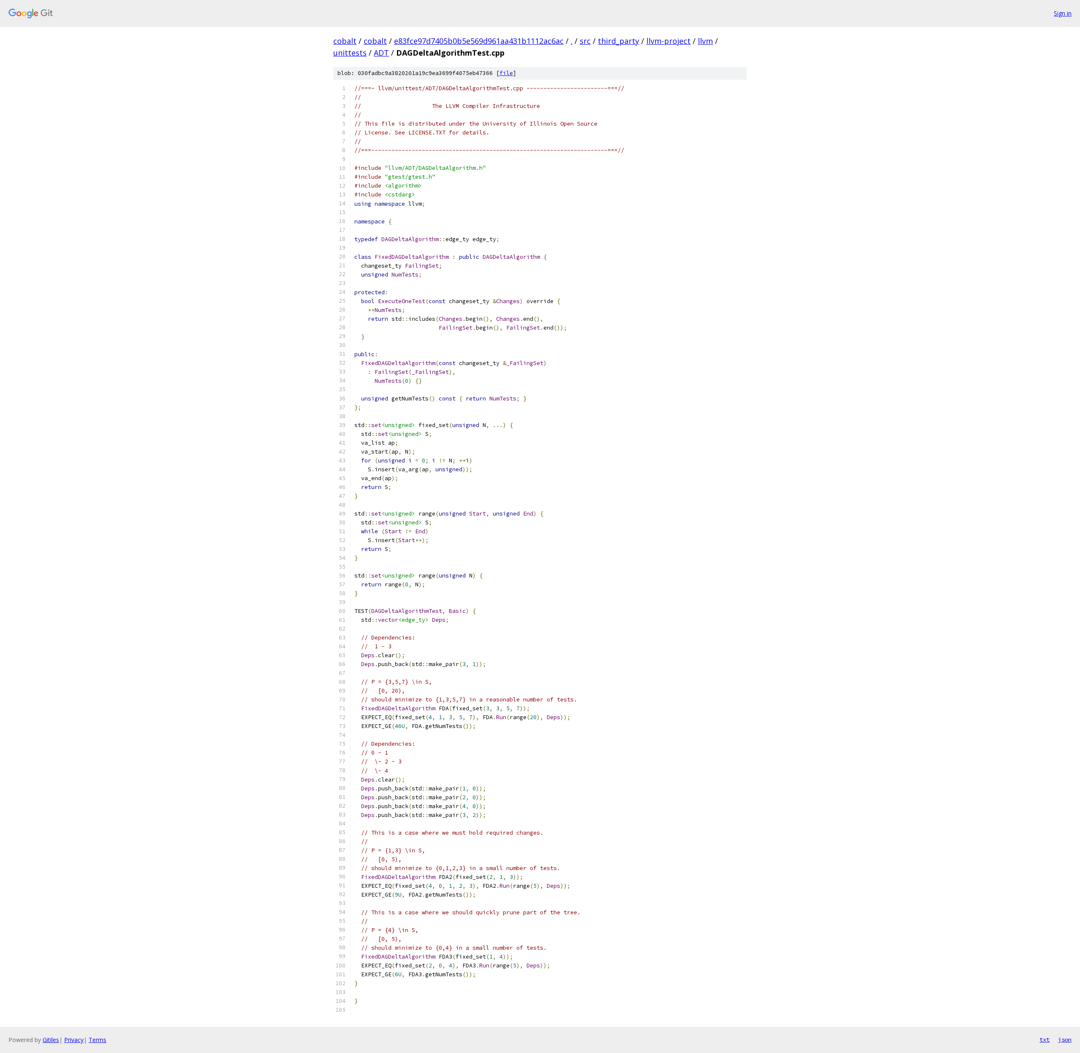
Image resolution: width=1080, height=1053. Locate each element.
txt (1045, 1039)
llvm (705, 41)
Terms (97, 1040)
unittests (350, 53)
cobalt (344, 41)
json (1065, 1039)
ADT (381, 53)
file (506, 73)
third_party (618, 41)
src (585, 41)
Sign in (1063, 13)
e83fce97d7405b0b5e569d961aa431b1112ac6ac (479, 41)
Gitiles (51, 1040)
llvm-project (668, 41)
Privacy (74, 1040)
